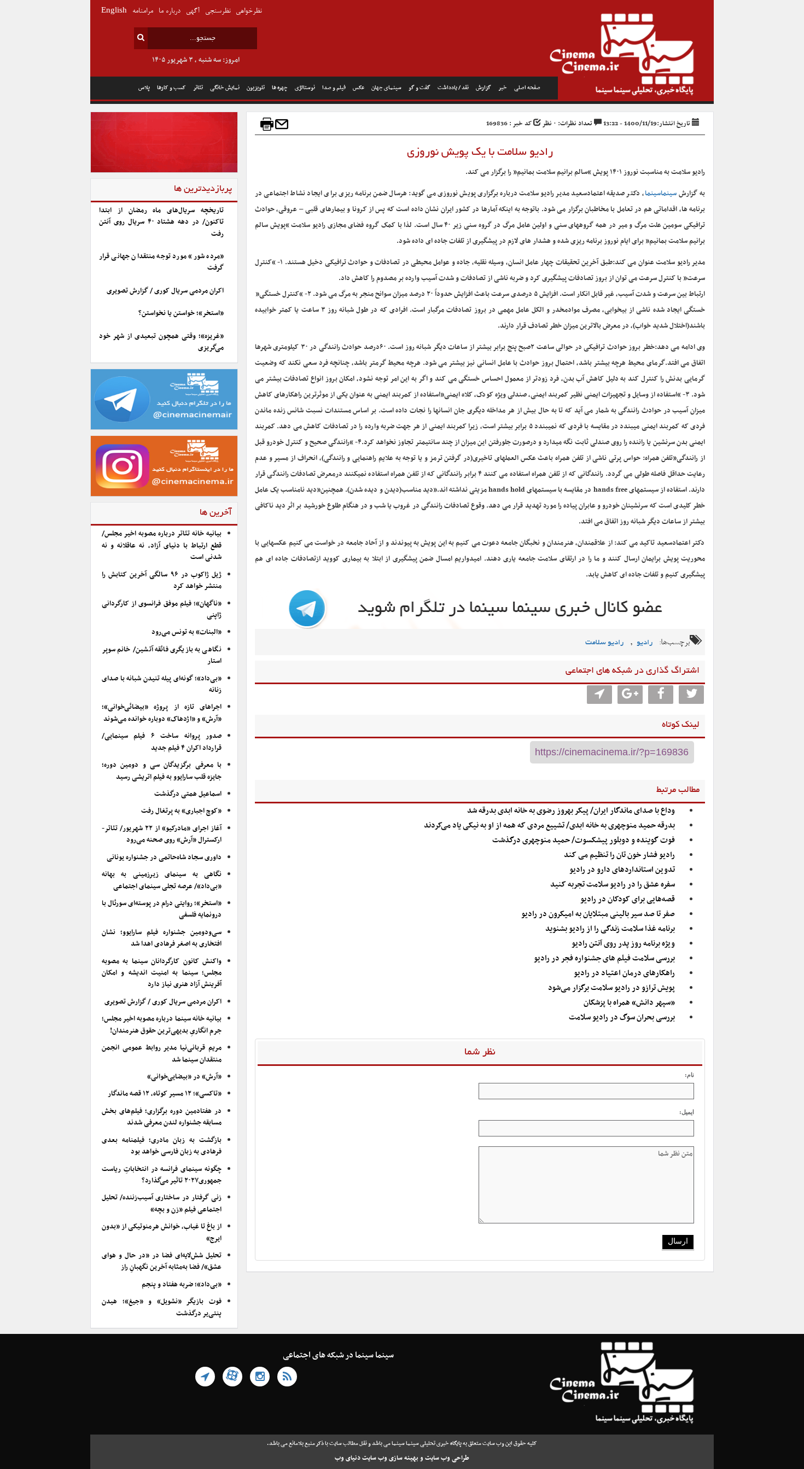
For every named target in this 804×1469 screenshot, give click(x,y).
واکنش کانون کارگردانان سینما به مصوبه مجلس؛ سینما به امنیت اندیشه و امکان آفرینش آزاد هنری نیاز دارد (162, 973)
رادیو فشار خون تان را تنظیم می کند (619, 855)
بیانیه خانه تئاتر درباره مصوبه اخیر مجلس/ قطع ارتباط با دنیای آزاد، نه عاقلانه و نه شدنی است (162, 545)
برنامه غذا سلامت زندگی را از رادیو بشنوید (610, 929)
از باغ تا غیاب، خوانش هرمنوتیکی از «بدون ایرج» (162, 1232)
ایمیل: (686, 1112)
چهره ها (280, 87)
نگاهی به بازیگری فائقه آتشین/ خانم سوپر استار (162, 655)
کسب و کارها (171, 87)
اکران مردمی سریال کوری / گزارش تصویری (165, 291)
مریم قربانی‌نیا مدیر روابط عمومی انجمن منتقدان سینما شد (162, 1053)
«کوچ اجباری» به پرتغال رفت (181, 811)
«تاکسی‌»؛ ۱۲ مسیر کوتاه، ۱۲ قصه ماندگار (165, 1094)
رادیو (644, 643)
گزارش (483, 87)
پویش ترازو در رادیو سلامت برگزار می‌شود (611, 988)
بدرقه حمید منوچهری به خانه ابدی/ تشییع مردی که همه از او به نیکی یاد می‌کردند (549, 825)
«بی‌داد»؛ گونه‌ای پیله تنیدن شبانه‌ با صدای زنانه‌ (162, 684)
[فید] (287, 1376)
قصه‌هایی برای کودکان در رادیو (627, 899)
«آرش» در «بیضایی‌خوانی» (184, 1077)
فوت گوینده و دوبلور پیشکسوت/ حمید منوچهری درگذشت (583, 840)
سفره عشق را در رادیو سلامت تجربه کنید (612, 884)
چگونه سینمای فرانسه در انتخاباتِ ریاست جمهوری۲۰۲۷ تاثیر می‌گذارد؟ (162, 1175)
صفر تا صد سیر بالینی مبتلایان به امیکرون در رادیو (598, 914)
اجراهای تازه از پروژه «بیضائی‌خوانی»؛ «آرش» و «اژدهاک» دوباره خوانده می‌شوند (162, 713)
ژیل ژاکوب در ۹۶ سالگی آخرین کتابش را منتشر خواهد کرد (162, 580)
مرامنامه (142, 11)
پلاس (144, 87)
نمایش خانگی (225, 87)
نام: (689, 1074)
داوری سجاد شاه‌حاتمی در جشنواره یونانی (164, 858)
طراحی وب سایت (447, 1458)
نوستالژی (305, 87)
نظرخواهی (248, 11)
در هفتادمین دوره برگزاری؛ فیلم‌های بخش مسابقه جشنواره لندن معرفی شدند (162, 1117)
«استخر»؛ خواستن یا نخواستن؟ (181, 313)
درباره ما (169, 11)
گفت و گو (419, 87)
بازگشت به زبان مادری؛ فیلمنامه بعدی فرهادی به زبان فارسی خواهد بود (162, 1146)
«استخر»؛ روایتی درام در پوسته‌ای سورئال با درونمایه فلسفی (162, 909)
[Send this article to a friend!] (281, 124)
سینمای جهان (386, 87)
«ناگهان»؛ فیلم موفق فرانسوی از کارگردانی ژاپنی (162, 609)
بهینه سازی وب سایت (390, 1458)
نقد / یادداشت (453, 87)
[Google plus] (630, 694)
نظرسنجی (217, 11)
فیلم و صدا (334, 87)
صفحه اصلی (527, 87)
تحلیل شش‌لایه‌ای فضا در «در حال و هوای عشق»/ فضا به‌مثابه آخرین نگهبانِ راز (162, 1261)
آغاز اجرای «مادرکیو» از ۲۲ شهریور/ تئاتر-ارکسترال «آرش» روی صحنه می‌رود (162, 834)
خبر (502, 87)
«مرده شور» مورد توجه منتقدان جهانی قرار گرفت (161, 262)
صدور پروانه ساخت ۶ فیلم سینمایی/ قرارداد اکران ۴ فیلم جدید (162, 742)
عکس (358, 87)
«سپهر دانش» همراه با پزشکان (629, 1003)
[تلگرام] (205, 1376)
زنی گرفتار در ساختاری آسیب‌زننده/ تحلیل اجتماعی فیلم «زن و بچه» (162, 1203)
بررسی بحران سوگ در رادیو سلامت (622, 1017)
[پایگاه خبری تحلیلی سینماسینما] (636, 56)
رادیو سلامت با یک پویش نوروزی (480, 153)
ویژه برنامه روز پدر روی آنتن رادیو (623, 944)
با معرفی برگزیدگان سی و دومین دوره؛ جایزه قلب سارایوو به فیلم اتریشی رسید (162, 771)
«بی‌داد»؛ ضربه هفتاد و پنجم (182, 1285)
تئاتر (198, 87)
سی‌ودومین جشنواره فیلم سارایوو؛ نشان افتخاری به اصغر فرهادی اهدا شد (162, 938)
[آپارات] (232, 1376)
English (114, 11)
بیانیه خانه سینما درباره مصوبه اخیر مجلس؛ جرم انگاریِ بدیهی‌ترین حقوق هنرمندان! (162, 1024)
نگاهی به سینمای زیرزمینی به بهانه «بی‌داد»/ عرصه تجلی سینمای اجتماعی (162, 880)
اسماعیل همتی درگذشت (188, 794)
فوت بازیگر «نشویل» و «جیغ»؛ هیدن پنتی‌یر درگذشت (162, 1307)
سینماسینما (661, 194)
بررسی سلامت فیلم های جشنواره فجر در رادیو (604, 958)
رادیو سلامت (604, 643)
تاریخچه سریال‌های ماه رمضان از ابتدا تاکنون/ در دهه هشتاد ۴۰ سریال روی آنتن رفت (161, 222)
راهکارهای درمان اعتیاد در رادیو (624, 973)
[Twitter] (691, 694)
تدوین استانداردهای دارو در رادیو (622, 870)
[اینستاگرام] (260, 1376)
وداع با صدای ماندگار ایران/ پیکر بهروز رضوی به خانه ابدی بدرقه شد (571, 811)
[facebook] (660, 694)
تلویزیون (256, 87)
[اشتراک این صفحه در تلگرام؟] (599, 694)
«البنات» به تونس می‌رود (187, 632)
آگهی (193, 11)
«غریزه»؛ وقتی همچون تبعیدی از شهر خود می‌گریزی (161, 342)
